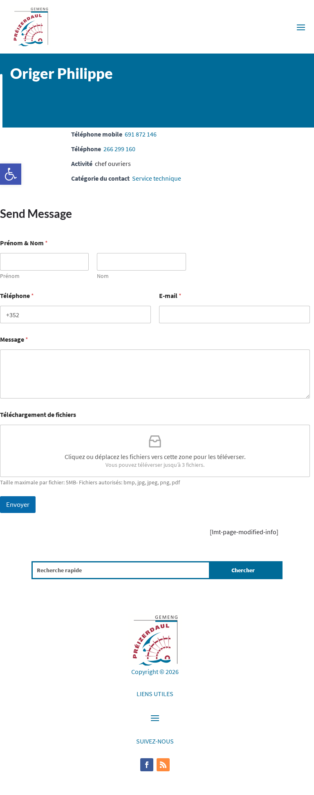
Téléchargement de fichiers (38, 415)
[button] (10, 174)
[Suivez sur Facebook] (146, 764)
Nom (103, 276)
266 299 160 (119, 149)
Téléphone (17, 296)
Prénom (10, 276)
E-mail (170, 296)
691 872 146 (141, 134)
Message (14, 339)
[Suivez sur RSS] (163, 764)
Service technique (156, 178)
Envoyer (17, 504)
